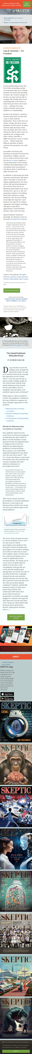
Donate (16, 656)
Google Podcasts (22, 277)
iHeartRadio (14, 279)
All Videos (22, 301)
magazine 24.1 (18, 345)
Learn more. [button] (23, 1047)
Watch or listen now (12, 290)
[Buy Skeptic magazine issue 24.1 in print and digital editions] (16, 638)
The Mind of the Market (18, 219)
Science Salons (10, 299)
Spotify (12, 277)
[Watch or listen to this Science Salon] (16, 35)
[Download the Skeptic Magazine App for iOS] (7, 695)
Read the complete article (16, 617)
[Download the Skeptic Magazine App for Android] (7, 700)
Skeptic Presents (12, 301)
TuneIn (25, 279)
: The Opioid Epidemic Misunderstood (15, 22)
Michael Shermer (21, 299)
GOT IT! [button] (16, 1051)
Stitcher (6, 279)
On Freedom (14, 160)
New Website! (27, 4)
